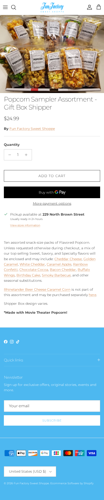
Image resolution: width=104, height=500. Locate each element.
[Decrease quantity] (8, 154)
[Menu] (5, 7)
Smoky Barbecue (56, 275)
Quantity (12, 144)
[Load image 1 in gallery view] (52, 54)
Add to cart (52, 176)
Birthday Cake (28, 275)
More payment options (52, 204)
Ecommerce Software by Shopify (72, 483)
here (92, 295)
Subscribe (52, 420)
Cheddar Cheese (68, 259)
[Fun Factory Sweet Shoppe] (52, 7)
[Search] (16, 7)
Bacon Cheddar (63, 269)
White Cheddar (32, 264)
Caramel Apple (59, 264)
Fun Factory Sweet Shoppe (32, 128)
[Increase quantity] (27, 154)
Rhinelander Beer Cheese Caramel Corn (37, 289)
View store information (25, 225)
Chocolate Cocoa (33, 269)
